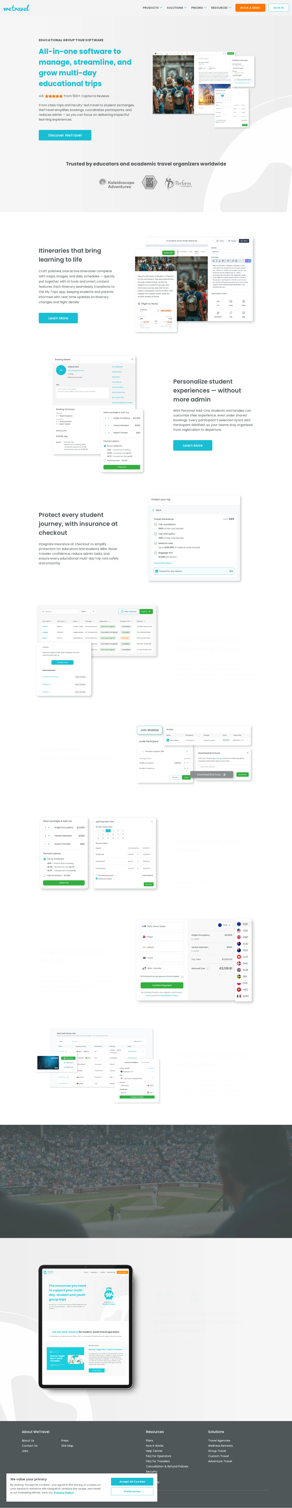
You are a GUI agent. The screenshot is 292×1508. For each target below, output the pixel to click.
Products (151, 8)
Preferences (132, 1491)
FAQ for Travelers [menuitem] (158, 1461)
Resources (219, 8)
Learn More (58, 318)
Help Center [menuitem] (154, 1451)
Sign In (279, 8)
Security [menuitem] (151, 1472)
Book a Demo (250, 8)
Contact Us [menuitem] (30, 1446)
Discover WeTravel (65, 135)
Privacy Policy (64, 1492)
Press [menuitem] (65, 1441)
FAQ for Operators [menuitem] (158, 1456)
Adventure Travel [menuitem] (220, 1461)
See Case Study (146, 1214)
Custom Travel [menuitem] (218, 1456)
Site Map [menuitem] (67, 1446)
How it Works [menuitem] (154, 1446)
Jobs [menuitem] (25, 1451)
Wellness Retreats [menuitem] (220, 1446)
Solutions (175, 8)
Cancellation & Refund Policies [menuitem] (167, 1466)
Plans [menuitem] (149, 1441)
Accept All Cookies (132, 1482)
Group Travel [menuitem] (217, 1451)
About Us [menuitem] (28, 1441)
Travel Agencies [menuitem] (219, 1441)
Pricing (197, 8)
